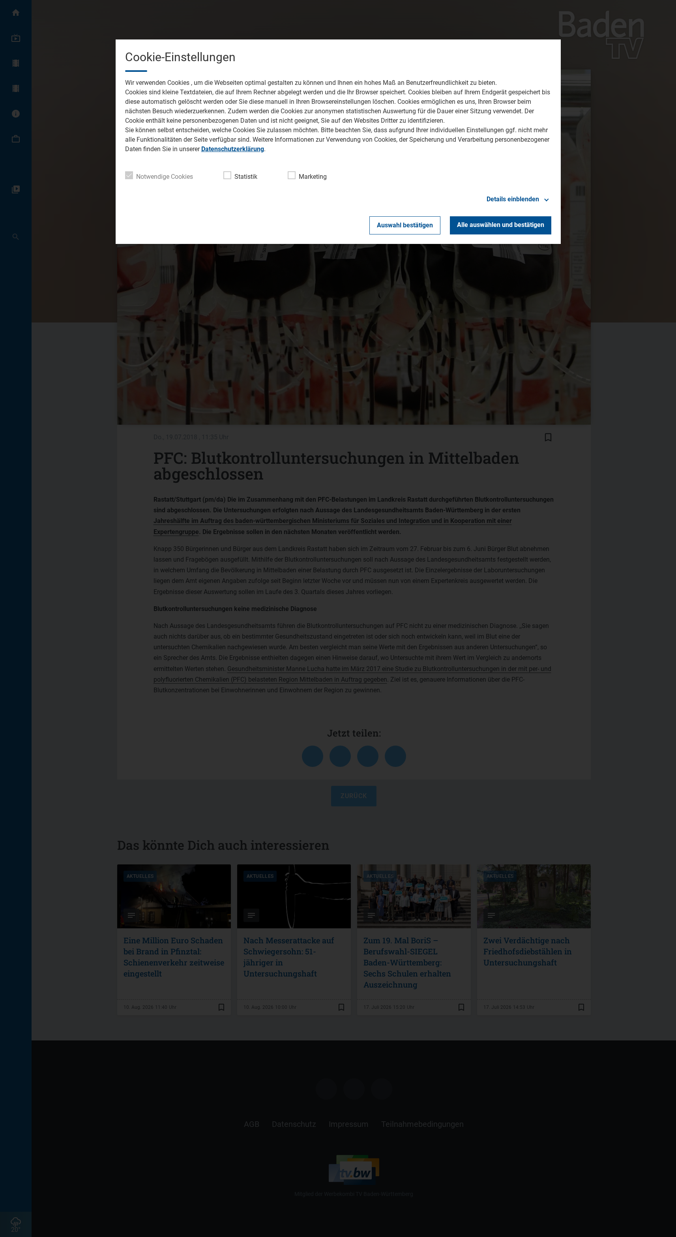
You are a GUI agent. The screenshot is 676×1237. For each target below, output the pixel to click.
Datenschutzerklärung (232, 149)
